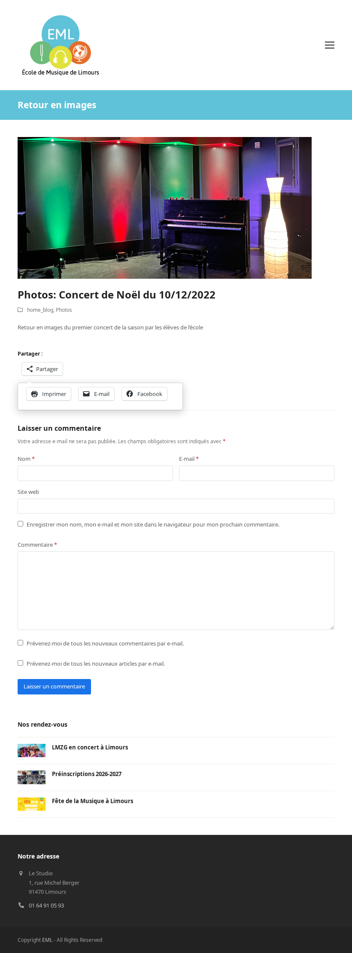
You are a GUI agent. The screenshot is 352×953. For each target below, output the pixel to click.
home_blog (40, 310)
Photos (64, 310)
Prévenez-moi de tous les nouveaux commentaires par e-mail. (105, 643)
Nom (26, 459)
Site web (28, 492)
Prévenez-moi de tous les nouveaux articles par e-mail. (96, 663)
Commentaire (37, 544)
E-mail (189, 459)
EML (47, 940)
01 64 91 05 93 (46, 905)
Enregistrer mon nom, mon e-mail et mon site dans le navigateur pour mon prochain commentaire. (153, 524)
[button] (329, 45)
